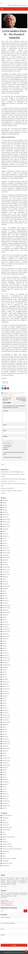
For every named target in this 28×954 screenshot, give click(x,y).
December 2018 (6, 657)
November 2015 (6, 743)
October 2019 (5, 634)
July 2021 (4, 591)
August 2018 (5, 667)
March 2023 (5, 564)
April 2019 (4, 648)
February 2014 (5, 782)
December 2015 (6, 741)
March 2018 (5, 679)
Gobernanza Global (6, 844)
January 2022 (5, 583)
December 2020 (6, 605)
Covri (12, 952)
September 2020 (6, 612)
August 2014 (5, 767)
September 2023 (6, 557)
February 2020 (5, 624)
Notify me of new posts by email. (13, 457)
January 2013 (5, 798)
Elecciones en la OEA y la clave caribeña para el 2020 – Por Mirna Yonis (8, 398)
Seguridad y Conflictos (7, 863)
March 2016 (5, 736)
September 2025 (6, 526)
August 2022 (5, 576)
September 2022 (6, 574)
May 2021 (4, 593)
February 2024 (5, 548)
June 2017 (4, 700)
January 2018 (5, 684)
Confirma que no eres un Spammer (7, 447)
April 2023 (4, 562)
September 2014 (6, 765)
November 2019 (6, 631)
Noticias (4, 853)
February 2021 (5, 600)
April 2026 (4, 510)
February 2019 (5, 653)
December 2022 (6, 567)
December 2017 (6, 686)
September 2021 (6, 586)
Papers (4, 856)
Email (5, 430)
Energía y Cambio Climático (8, 837)
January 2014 (5, 784)
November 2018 (6, 660)
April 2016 (4, 734)
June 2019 (4, 643)
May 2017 (4, 703)
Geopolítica (5, 841)
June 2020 (4, 619)
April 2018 (4, 677)
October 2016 (5, 720)
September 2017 (6, 693)
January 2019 (5, 655)
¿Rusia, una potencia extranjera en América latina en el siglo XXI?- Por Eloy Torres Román (21, 398)
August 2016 (5, 724)
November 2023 (6, 552)
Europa (4, 839)
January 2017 (5, 712)
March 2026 (5, 512)
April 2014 (4, 777)
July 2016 (4, 727)
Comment (5, 411)
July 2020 (4, 617)
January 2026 (5, 517)
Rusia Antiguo (5, 860)
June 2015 (4, 755)
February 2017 (5, 710)
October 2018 (5, 662)
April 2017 (4, 705)
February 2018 (5, 681)
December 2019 (6, 629)
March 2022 (5, 581)
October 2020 (5, 610)
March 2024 (5, 545)
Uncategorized (5, 865)
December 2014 (6, 758)
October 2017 (5, 691)
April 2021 (4, 595)
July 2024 (4, 538)
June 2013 (4, 789)
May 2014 (4, 774)
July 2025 (4, 531)
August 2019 (5, 638)
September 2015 (6, 748)
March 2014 (5, 779)
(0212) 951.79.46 (10, 902)
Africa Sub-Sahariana (7, 815)
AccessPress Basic (21, 952)
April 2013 (4, 791)
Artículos (10, 393)
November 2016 (6, 717)
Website (5, 436)
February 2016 (5, 739)
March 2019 (5, 650)
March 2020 (5, 622)
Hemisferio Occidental (7, 395)
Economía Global (6, 829)
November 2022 (6, 569)
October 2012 (5, 803)
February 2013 (5, 796)
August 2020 (5, 615)
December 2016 (6, 715)
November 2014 (6, 760)
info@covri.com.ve (8, 903)
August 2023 (5, 560)
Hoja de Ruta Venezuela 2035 (7, 488)
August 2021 (5, 588)
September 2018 (6, 665)
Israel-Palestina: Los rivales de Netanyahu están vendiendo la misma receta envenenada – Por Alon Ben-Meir (12, 474)
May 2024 (4, 541)
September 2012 (6, 805)
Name (5, 425)
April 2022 (4, 579)
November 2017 (6, 688)
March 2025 (5, 533)
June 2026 (4, 505)
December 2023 (6, 550)
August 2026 (5, 500)
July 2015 (4, 753)
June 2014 (4, 772)
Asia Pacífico (5, 822)
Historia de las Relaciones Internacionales (12, 849)
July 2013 (4, 786)
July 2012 (4, 808)
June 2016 (4, 729)
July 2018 (4, 669)
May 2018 (4, 674)
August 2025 (5, 529)
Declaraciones (5, 825)
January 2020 (5, 626)
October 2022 (5, 572)
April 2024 (4, 543)
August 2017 (5, 696)
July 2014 (4, 770)
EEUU (3, 832)
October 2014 (5, 762)
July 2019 (4, 641)
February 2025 (5, 536)
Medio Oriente (5, 851)
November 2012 (6, 801)
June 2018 (4, 672)
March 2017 (5, 708)
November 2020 (6, 607)
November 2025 (6, 521)
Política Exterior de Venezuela (9, 858)
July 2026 (4, 502)
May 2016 (4, 731)
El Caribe (4, 834)
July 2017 (4, 698)
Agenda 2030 (5, 817)
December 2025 (6, 519)
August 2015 (5, 751)
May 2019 (4, 646)
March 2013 (5, 793)
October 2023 (5, 555)
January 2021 (5, 603)
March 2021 (5, 598)
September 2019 (6, 636)
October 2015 (5, 746)
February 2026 (5, 514)
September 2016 (6, 722)
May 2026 (4, 507)
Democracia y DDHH (19, 393)
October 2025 (5, 524)
